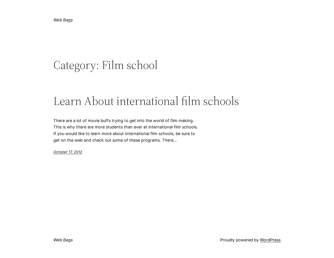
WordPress (270, 240)
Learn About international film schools (146, 101)
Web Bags (63, 20)
